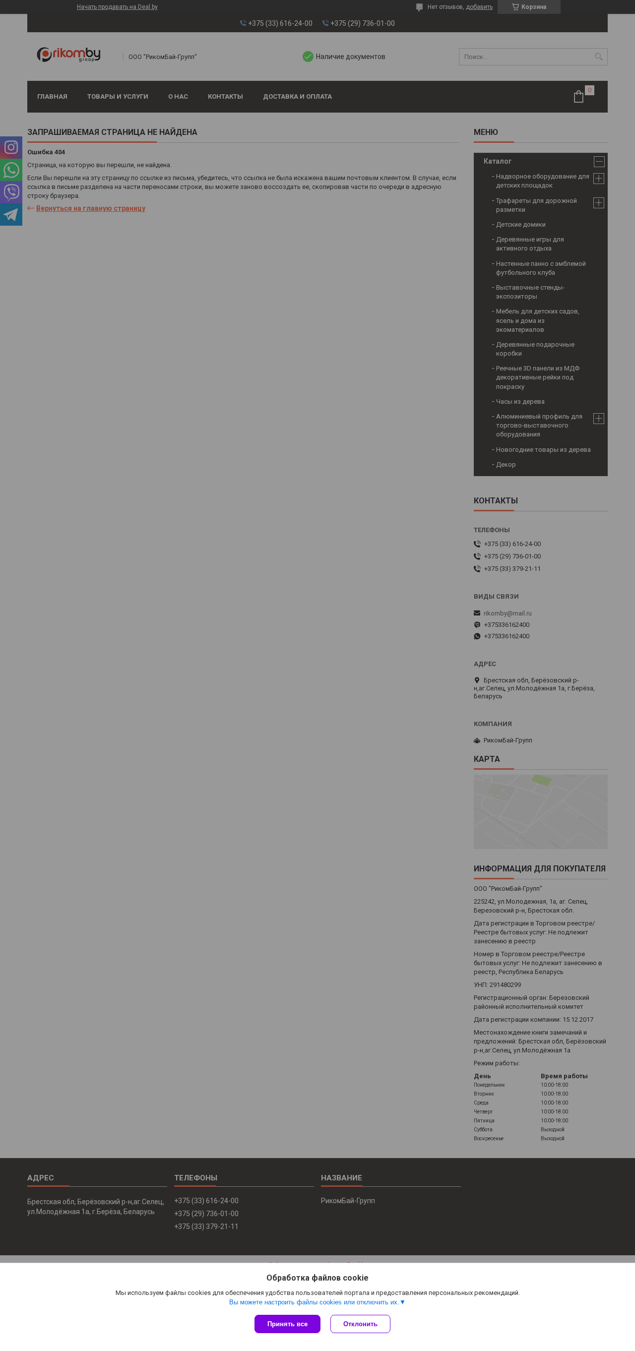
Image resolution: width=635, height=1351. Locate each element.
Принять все (287, 1324)
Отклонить (360, 1324)
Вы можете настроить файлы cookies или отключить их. (314, 1302)
